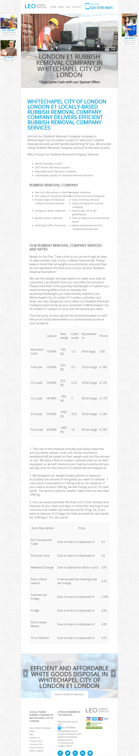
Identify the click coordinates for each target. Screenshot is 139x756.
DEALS (61, 6)
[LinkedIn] (82, 753)
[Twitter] (67, 753)
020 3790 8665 (68, 727)
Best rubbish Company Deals (40, 729)
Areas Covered (36, 747)
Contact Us (34, 737)
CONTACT (76, 6)
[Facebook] (60, 753)
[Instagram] (75, 753)
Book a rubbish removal (69, 694)
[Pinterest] (90, 753)
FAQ (31, 734)
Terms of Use (35, 744)
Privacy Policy (35, 741)
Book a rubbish (36, 750)
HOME (53, 6)
